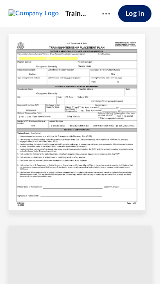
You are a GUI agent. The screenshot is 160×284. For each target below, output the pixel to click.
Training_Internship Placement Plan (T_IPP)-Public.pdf (75, 13)
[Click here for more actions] (106, 13)
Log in (134, 13)
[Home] (34, 13)
